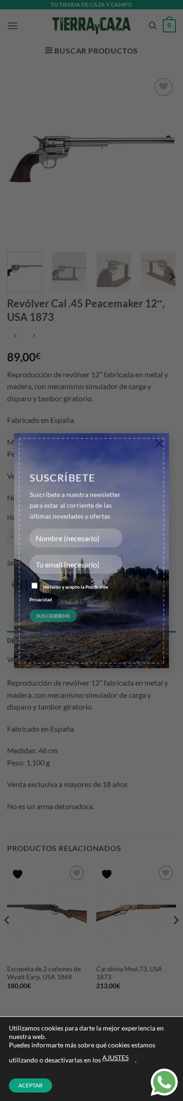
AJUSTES (115, 1058)
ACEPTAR (30, 1085)
